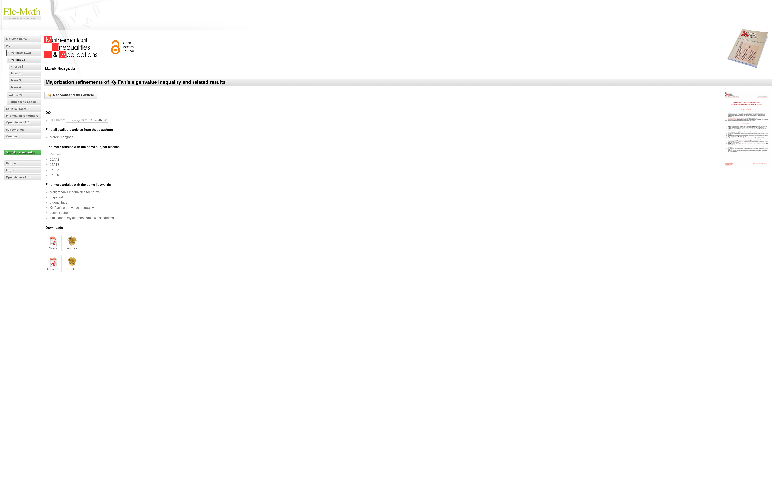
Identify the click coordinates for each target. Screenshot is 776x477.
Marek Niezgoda (61, 137)
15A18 (54, 164)
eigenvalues (58, 202)
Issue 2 (16, 73)
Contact (11, 136)
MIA (8, 45)
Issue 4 (16, 87)
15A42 (54, 159)
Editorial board (16, 108)
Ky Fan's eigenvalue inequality (72, 207)
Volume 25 (18, 59)
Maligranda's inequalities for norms (75, 192)
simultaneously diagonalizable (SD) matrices (82, 218)
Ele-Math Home (16, 38)
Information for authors (22, 115)
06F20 (54, 175)
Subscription (15, 129)
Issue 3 (16, 80)
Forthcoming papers (22, 101)
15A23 (54, 170)
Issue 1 (18, 66)
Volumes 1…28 (21, 52)
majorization (58, 197)
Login (10, 170)
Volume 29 (15, 95)
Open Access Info (18, 122)
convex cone (59, 212)
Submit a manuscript (20, 152)
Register (12, 163)
